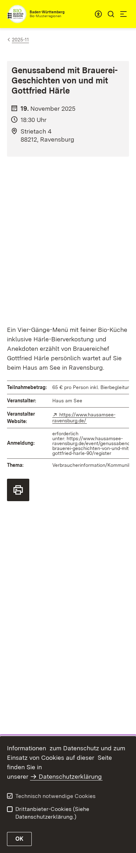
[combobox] (98, 14)
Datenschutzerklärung (70, 776)
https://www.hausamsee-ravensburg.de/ (83, 417)
